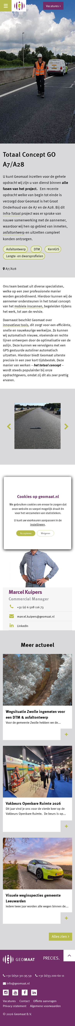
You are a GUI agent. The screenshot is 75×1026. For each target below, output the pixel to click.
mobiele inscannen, (28, 306)
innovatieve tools (15, 324)
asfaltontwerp (14, 232)
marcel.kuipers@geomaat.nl (35, 616)
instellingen (37, 524)
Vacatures (9, 1001)
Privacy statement (14, 1006)
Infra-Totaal (12, 213)
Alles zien (59, 936)
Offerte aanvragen (45, 1001)
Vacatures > (53, 5)
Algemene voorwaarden (45, 1006)
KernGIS (53, 249)
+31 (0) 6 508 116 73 (30, 607)
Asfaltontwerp (16, 249)
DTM (37, 249)
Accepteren (26, 533)
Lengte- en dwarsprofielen (24, 256)
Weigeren (45, 533)
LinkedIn (22, 626)
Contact (24, 1001)
